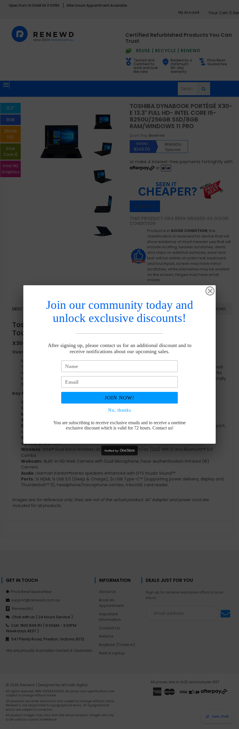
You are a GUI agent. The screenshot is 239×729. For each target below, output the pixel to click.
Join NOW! (119, 398)
